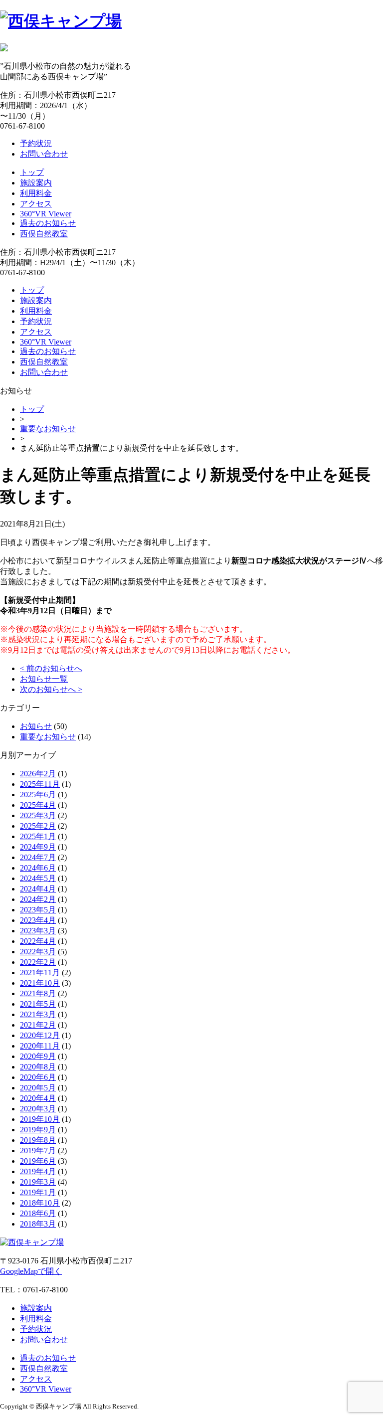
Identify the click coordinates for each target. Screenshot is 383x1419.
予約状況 (36, 143)
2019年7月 (38, 1150)
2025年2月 (38, 826)
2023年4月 (38, 920)
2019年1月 (38, 1192)
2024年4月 (38, 889)
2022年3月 (38, 951)
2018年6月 (38, 1213)
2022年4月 (38, 941)
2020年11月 (40, 1046)
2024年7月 (38, 857)
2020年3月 (38, 1108)
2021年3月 (38, 1014)
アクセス (36, 203)
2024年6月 (38, 868)
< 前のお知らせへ (51, 668)
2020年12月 (40, 1035)
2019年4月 (38, 1171)
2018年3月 (38, 1224)
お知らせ (36, 726)
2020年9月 (38, 1056)
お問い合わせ (44, 154)
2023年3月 (38, 930)
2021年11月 (40, 972)
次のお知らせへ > (51, 689)
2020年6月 (38, 1077)
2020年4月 (38, 1098)
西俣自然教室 (44, 233)
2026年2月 (38, 773)
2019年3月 (38, 1182)
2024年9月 (38, 847)
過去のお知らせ (48, 223)
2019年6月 (38, 1161)
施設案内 (36, 182)
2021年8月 (38, 993)
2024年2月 (38, 899)
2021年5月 (38, 1004)
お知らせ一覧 (44, 679)
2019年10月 (40, 1119)
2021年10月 (40, 983)
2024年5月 (38, 878)
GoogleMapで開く (31, 1271)
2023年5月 (38, 909)
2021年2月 (38, 1025)
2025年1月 (38, 836)
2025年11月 (40, 784)
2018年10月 (40, 1203)
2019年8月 (38, 1140)
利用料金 (36, 193)
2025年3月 (38, 815)
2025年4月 (38, 805)
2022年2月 (38, 962)
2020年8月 (38, 1067)
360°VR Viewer (45, 213)
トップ (32, 172)
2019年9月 (38, 1129)
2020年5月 (38, 1087)
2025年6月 (38, 794)
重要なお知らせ (48, 428)
